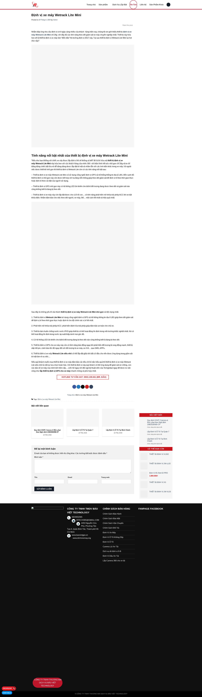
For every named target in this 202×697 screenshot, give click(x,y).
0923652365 (7, 688)
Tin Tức (133, 5)
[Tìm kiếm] (168, 5)
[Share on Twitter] (78, 387)
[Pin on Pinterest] (87, 387)
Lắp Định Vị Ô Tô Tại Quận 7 (158, 432)
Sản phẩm (103, 5)
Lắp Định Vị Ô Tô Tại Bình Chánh (157, 440)
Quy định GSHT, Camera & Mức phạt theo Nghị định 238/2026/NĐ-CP (157, 422)
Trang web (105, 477)
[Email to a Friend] (83, 387)
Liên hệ (143, 5)
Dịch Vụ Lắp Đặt (119, 5)
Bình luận (38, 457)
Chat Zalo (7, 692)
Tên (35, 477)
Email (70, 477)
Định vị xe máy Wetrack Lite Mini (49, 399)
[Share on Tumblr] (91, 387)
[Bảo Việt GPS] (43, 4)
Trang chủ (91, 5)
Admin (55, 20)
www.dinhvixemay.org (82, 538)
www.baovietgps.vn (80, 535)
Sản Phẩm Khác (156, 5)
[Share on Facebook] (74, 387)
